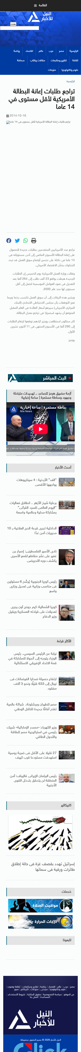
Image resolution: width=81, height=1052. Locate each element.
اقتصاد (29, 51)
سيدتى (44, 989)
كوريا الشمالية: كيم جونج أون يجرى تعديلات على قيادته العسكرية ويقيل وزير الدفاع (32, 612)
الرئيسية (74, 51)
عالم (41, 51)
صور (16, 989)
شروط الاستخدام (16, 994)
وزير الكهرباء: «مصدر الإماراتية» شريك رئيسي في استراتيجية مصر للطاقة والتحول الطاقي (32, 732)
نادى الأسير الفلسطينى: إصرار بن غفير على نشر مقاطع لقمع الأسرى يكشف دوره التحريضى (34, 556)
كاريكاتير (66, 805)
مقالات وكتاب (37, 60)
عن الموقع (69, 994)
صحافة (21, 60)
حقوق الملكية (34, 994)
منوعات (52, 70)
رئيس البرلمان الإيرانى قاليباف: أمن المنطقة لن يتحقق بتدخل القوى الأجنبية (33, 781)
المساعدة (45, 997)
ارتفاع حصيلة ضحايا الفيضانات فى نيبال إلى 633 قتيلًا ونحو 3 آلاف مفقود (33, 684)
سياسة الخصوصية (52, 994)
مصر (61, 51)
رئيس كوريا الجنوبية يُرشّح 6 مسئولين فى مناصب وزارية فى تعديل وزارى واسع (32, 586)
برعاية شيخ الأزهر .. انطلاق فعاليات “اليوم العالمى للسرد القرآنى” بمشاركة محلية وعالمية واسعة (33, 507)
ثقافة (75, 60)
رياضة (17, 51)
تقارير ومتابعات (59, 60)
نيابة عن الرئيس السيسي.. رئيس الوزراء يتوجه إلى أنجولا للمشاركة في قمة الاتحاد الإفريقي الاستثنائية (32, 658)
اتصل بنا (34, 997)
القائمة (43, 5)
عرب (51, 51)
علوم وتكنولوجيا (70, 70)
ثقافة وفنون (14, 986)
